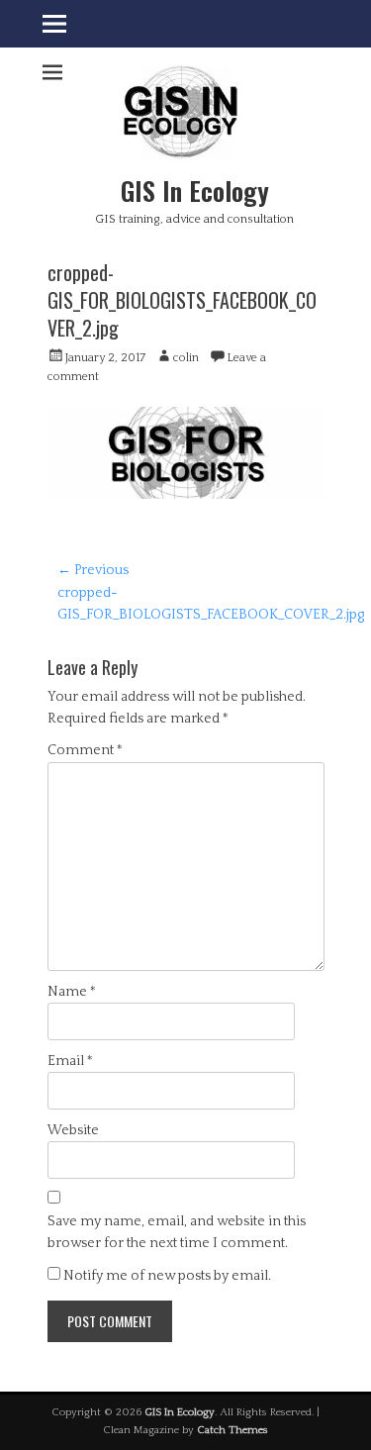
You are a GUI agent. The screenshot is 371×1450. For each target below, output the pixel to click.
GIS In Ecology (195, 190)
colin (186, 357)
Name (71, 992)
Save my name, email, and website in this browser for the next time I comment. (176, 1232)
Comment (85, 750)
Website (73, 1130)
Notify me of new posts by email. (167, 1276)
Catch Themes (232, 1430)
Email (70, 1061)
